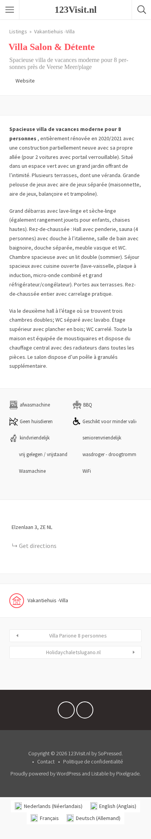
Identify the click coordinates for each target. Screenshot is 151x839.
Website (25, 80)
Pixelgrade (127, 773)
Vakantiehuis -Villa (54, 31)
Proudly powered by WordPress (45, 773)
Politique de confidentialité (93, 761)
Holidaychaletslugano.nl (73, 652)
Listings (18, 31)
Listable (99, 773)
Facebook (66, 712)
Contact (46, 761)
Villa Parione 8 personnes (78, 635)
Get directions (38, 546)
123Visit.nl (76, 10)
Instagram (85, 712)
